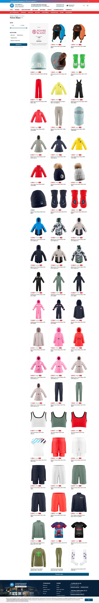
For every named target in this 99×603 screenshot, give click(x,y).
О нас (11, 9)
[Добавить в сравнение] (67, 24)
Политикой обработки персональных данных (17, 599)
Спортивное (45, 12)
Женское (30, 12)
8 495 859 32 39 (60, 5)
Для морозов (54, 12)
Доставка (42, 9)
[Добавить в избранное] (64, 24)
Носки (61, 12)
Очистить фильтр (18, 46)
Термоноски (14, 37)
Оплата (49, 9)
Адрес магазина (25, 9)
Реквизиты (69, 9)
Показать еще (59, 574)
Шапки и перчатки (15, 40)
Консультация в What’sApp (71, 6)
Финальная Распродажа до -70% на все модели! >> (24, 1)
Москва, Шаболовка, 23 (36, 6)
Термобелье (20, 35)
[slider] (10, 28)
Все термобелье (14, 12)
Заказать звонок (75, 587)
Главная (12, 16)
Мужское (23, 12)
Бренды (17, 9)
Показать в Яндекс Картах (77, 594)
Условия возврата (58, 9)
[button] (18, 22)
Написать (84, 587)
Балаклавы (69, 12)
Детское (37, 12)
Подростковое (46, 589)
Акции (36, 9)
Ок (88, 599)
